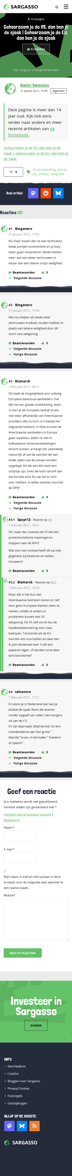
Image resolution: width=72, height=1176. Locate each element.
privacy (43, 174)
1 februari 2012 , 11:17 (23, 697)
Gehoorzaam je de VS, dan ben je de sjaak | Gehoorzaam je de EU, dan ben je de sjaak (36, 153)
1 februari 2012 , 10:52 (23, 525)
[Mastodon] (9, 1126)
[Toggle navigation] (66, 7)
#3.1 (53, 582)
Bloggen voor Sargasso (24, 1081)
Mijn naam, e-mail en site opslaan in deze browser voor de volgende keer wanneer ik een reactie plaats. (33, 882)
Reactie (9, 895)
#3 (50, 520)
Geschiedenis (17, 1066)
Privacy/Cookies (19, 1088)
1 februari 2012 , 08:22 (23, 387)
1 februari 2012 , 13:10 (23, 588)
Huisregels (15, 1096)
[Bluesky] (22, 1126)
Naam (8, 827)
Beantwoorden (24, 272)
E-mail (8, 849)
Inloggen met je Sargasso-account (27, 815)
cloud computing (43, 169)
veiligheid (57, 174)
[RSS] (34, 1126)
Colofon (13, 1074)
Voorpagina (37, 19)
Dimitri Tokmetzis (34, 85)
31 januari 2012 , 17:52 (23, 234)
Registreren (12, 820)
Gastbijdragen (17, 1103)
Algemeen (59, 91)
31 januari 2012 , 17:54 (23, 311)
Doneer (36, 1025)
